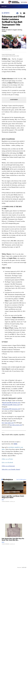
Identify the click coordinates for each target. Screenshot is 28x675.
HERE (15, 444)
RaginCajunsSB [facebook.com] (11, 402)
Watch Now (23, 2)
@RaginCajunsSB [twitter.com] (11, 404)
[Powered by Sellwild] (24, 567)
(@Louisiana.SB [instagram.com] (11, 409)
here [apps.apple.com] (8, 423)
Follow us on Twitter (7, 459)
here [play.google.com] (16, 425)
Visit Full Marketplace (21, 479)
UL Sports (5, 13)
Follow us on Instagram (8, 466)
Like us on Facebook (7, 462)
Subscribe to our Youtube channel (11, 469)
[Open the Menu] (2, 2)
